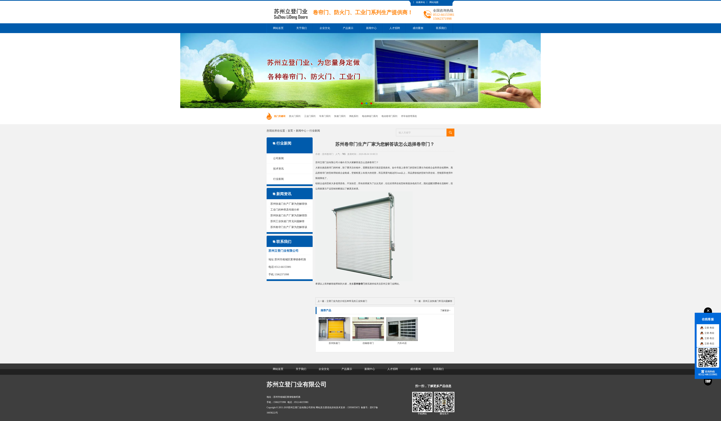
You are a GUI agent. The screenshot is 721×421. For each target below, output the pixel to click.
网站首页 (278, 28)
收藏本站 (420, 2)
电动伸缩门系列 (370, 116)
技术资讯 (278, 168)
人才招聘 (394, 28)
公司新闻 (278, 158)
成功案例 (418, 28)
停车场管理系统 (409, 116)
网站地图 (433, 2)
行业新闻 (314, 130)
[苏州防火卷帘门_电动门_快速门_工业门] (340, 3)
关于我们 (301, 28)
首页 (290, 130)
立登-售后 (709, 338)
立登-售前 (709, 327)
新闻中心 (371, 28)
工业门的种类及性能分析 (284, 209)
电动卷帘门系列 (389, 116)
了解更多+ (445, 310)
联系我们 (441, 28)
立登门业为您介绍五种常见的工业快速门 (347, 301)
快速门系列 (339, 116)
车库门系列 (324, 116)
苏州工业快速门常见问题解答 (287, 221)
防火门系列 (294, 116)
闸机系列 (353, 116)
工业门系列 (309, 116)
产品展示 (348, 28)
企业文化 (325, 28)
